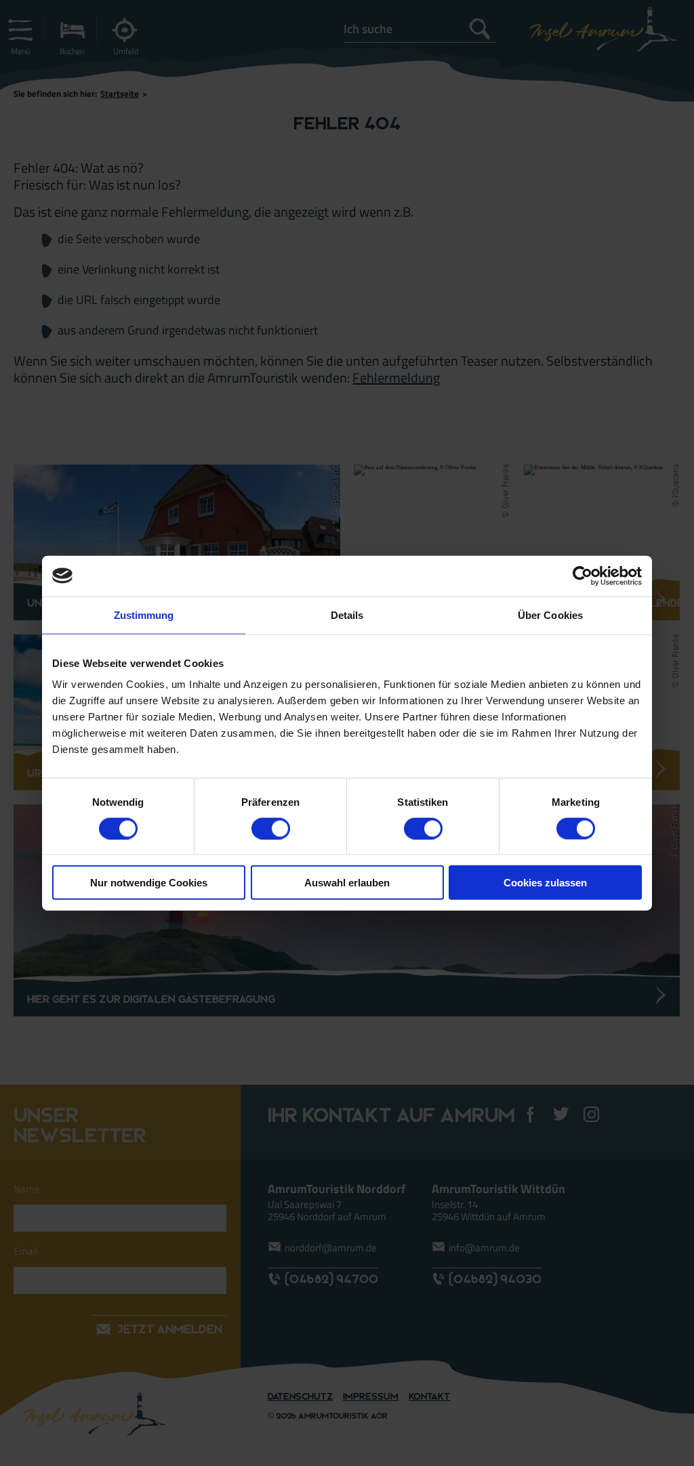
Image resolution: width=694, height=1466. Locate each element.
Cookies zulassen (545, 882)
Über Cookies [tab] (550, 614)
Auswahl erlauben (347, 882)
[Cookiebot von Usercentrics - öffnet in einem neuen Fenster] (582, 575)
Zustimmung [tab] (144, 614)
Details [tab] (347, 614)
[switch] (270, 828)
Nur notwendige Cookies (148, 882)
